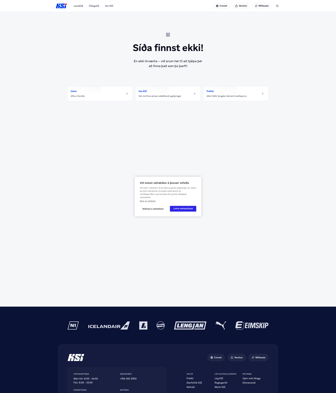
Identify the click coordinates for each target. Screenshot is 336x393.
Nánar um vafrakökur (148, 201)
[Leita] (277, 6)
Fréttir (190, 378)
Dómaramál (249, 382)
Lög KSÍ (219, 378)
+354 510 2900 (128, 378)
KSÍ (61, 6)
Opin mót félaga (252, 378)
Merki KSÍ (220, 387)
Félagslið (94, 5)
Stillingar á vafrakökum (153, 209)
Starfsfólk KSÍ (194, 382)
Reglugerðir (221, 382)
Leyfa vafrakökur (183, 209)
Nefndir (191, 387)
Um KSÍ (109, 5)
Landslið (78, 5)
